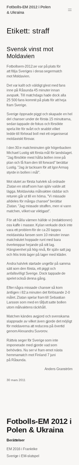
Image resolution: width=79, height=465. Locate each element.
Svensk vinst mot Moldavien (30, 52)
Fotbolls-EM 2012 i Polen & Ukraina (39, 425)
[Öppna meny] (69, 9)
